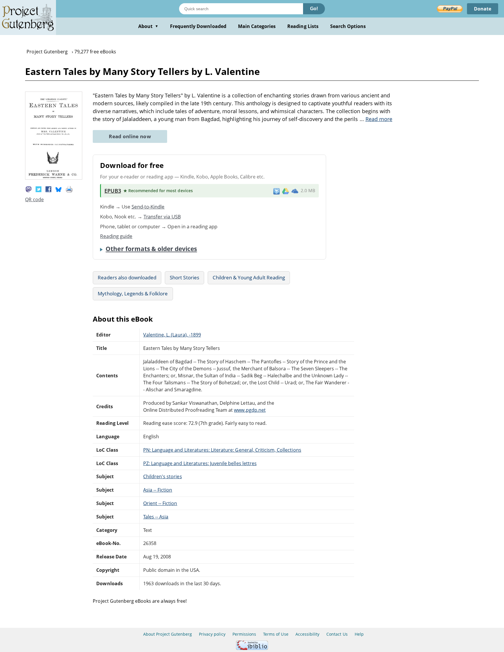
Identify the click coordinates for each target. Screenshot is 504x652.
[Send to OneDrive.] (294, 190)
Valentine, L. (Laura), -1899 (172, 335)
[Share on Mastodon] (29, 188)
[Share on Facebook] (48, 188)
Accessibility (307, 634)
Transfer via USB (162, 216)
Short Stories (184, 277)
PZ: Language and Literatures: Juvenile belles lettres (200, 463)
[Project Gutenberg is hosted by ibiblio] (252, 648)
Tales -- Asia (156, 516)
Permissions (244, 634)
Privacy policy (212, 634)
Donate (482, 9)
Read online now (130, 136)
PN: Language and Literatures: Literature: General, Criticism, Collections (222, 450)
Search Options (348, 26)
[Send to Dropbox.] (276, 190)
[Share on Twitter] (38, 188)
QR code (34, 199)
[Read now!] (53, 178)
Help (359, 634)
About (148, 26)
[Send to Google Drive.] (285, 190)
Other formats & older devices (151, 248)
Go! (314, 8)
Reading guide (116, 236)
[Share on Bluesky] (58, 188)
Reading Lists (302, 26)
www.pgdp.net (249, 410)
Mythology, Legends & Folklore (133, 293)
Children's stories (162, 476)
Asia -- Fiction (157, 490)
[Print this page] (69, 188)
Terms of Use (275, 634)
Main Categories (257, 26)
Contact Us (336, 634)
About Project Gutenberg (167, 634)
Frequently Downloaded (198, 26)
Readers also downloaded (127, 277)
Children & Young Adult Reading (249, 277)
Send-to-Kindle (148, 206)
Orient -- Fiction (160, 503)
